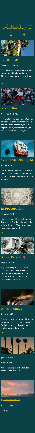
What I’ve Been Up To (17, 160)
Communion (10, 400)
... (2, 82)
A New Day (9, 108)
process (7, 357)
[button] (11, 35)
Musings (17, 27)
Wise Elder (9, 60)
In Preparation (12, 208)
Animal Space (11, 309)
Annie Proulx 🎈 (13, 257)
